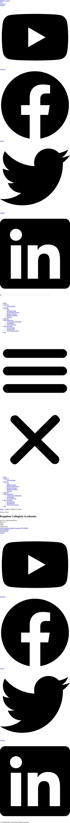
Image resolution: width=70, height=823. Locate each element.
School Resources (8, 320)
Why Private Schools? (13, 331)
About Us (6, 305)
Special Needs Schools (13, 312)
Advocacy (6, 318)
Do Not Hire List (11, 324)
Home (5, 303)
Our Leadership (11, 306)
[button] (35, 405)
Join (8, 309)
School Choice (11, 328)
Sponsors (9, 317)
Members (5, 308)
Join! (1, 2)
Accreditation (10, 323)
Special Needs (11, 329)
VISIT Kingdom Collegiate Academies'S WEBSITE (14, 528)
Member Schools (11, 311)
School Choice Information (14, 321)
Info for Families (7, 326)
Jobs (4, 332)
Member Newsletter (12, 315)
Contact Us (3, 4)
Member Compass (5, 0)
